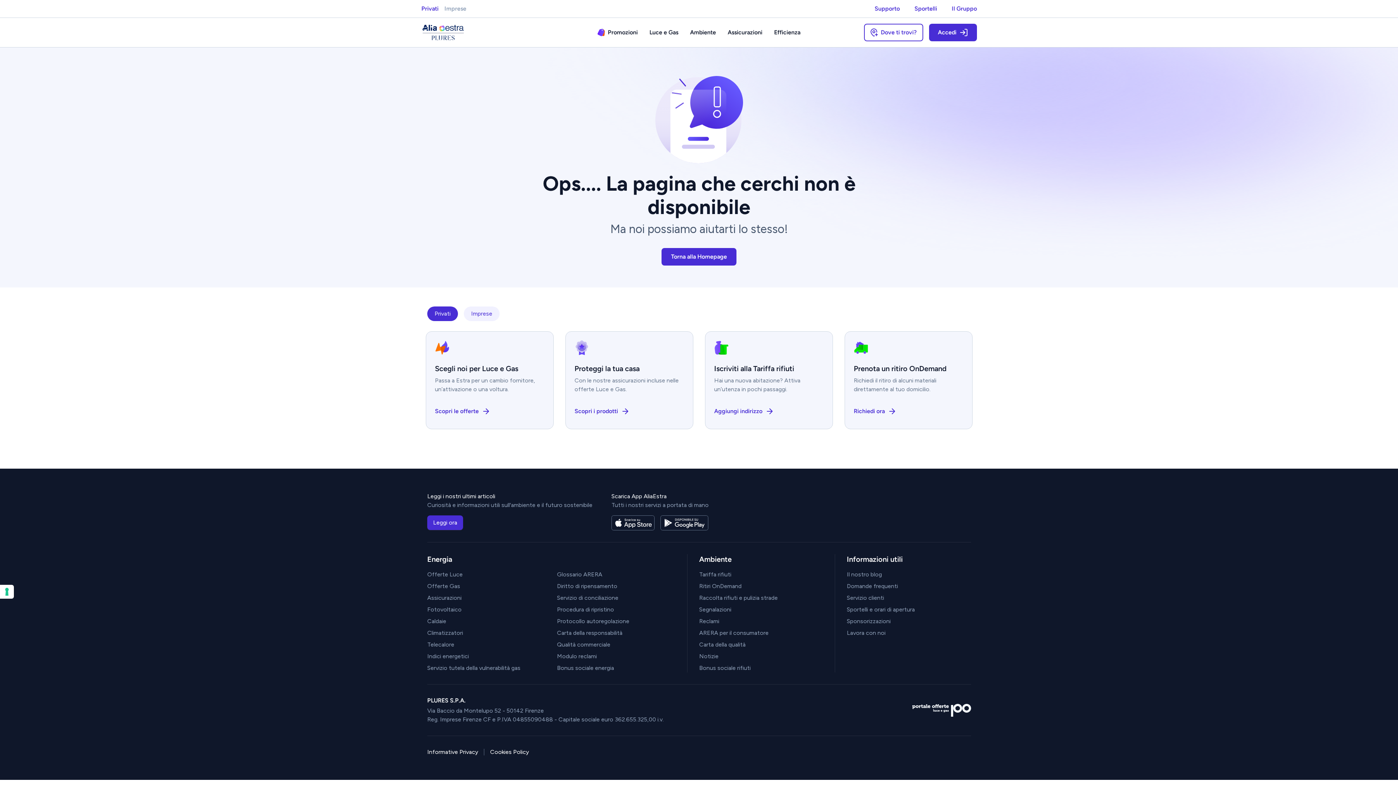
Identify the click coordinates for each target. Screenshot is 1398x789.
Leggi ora (445, 522)
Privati (430, 8)
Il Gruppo (964, 8)
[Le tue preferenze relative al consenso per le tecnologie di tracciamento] (7, 592)
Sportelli (925, 8)
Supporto (887, 8)
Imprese (455, 8)
